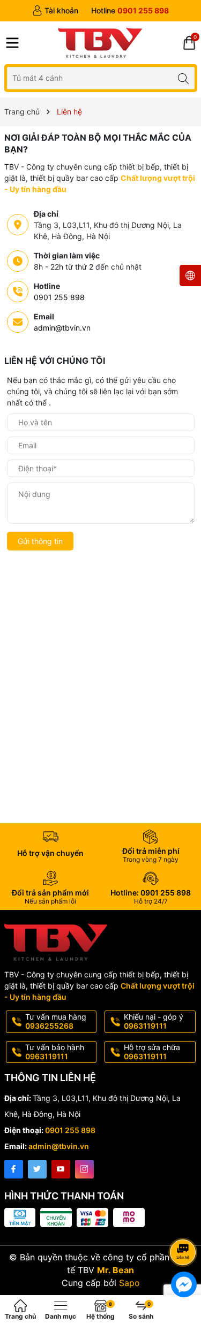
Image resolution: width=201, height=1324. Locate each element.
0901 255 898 (59, 297)
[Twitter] (37, 1169)
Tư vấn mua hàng (55, 1021)
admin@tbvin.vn (62, 327)
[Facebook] (13, 1169)
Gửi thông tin (40, 541)
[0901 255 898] (130, 10)
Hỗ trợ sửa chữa (152, 1052)
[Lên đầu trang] (184, 1223)
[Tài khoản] (55, 10)
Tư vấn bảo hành (54, 1052)
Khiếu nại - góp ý (153, 1021)
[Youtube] (60, 1169)
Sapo (129, 1282)
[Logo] (100, 43)
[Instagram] (84, 1169)
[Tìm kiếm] (183, 78)
